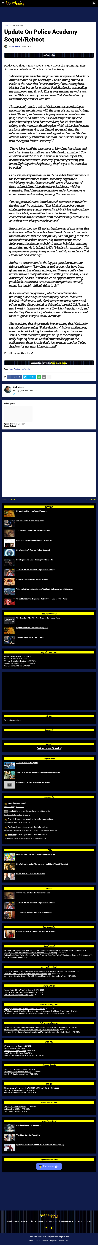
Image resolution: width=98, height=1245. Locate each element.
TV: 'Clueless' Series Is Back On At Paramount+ (34, 912)
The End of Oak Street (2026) (15, 1107)
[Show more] (49, 377)
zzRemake (26, 369)
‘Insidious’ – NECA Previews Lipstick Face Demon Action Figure (27, 974)
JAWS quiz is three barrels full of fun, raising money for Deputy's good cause (33, 1013)
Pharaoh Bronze (14, 819)
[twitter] (14, 394)
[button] (2, 3)
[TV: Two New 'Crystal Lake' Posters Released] (9, 533)
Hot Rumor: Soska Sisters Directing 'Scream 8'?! (34, 540)
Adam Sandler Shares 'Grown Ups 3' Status (32, 579)
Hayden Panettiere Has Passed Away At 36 (32, 511)
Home (6, 25)
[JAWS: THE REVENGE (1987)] (9, 765)
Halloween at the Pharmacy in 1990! (17, 1072)
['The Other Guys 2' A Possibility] (9, 1137)
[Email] (44, 377)
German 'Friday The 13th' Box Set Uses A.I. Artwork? (36, 931)
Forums (45, 1241)
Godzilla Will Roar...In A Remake (28, 1125)
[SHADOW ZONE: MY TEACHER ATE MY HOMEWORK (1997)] (9, 775)
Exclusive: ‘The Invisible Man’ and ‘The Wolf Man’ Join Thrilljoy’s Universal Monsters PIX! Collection (40, 950)
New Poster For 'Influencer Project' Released (33, 550)
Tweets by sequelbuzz (12, 720)
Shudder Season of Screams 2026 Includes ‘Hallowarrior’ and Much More (31, 1030)
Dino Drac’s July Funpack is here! (16, 1074)
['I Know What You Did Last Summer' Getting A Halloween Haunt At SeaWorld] (9, 591)
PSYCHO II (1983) (9, 807)
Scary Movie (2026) (11, 1111)
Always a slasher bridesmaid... (15, 1093)
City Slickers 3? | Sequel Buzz (13, 815)
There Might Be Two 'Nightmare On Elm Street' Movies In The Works (42, 599)
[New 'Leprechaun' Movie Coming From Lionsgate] (9, 562)
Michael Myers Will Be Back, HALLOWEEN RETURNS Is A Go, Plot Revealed (26, 830)
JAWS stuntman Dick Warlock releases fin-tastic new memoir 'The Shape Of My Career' (37, 1011)
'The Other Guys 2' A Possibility (28, 1135)
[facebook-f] (52, 1228)
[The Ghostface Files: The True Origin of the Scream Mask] (9, 620)
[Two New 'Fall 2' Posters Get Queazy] (9, 523)
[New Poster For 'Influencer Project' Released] (9, 552)
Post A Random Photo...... (13, 1053)
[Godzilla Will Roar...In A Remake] (9, 1128)
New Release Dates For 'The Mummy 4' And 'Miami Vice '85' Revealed (42, 864)
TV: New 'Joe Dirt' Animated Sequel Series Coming (35, 570)
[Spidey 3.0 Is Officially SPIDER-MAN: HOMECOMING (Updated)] (9, 1147)
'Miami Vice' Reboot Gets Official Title (30, 874)
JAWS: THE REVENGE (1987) (27, 763)
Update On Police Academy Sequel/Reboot (14, 425)
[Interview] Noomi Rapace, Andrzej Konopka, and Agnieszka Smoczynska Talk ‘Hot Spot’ (37, 1032)
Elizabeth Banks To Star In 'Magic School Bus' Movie (35, 854)
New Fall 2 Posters (11, 659)
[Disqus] (49, 463)
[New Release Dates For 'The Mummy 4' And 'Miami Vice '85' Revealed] (9, 866)
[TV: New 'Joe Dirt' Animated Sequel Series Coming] (9, 572)
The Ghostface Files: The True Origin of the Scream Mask (38, 618)
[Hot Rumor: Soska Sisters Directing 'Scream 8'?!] (9, 543)
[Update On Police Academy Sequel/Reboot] (18, 414)
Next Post (91, 500)
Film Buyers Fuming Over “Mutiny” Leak (18, 995)
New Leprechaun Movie (13, 666)
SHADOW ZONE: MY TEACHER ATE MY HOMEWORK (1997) (38, 772)
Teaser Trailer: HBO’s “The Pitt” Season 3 (19, 990)
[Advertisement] (49, 14)
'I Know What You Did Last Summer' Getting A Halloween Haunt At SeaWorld (44, 589)
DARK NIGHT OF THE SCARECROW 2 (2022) (33, 782)
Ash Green (12, 827)
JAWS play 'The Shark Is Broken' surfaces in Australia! (24, 1009)
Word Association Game (13, 1046)
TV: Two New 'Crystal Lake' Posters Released (33, 531)
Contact (30, 1241)
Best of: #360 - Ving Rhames (15, 1051)
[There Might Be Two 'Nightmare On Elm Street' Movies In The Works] (9, 601)
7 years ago (53, 830)
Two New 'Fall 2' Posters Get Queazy (30, 521)
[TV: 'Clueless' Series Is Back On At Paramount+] (9, 915)
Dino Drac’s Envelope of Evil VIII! (15, 1069)
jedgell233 (12, 811)
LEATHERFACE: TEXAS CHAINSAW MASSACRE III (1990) (21, 838)
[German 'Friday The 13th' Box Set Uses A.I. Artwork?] (9, 934)
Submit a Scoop (65, 1241)
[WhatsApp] (39, 377)
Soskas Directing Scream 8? (14, 663)
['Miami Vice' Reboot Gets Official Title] (9, 876)
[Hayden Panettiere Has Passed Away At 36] (9, 513)
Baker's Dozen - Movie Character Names (19, 1055)
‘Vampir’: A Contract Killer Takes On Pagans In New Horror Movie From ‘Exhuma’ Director (37, 971)
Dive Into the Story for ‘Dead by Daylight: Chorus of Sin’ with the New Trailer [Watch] (35, 976)
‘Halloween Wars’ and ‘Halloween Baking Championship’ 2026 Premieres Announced (35, 1027)
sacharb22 (12, 803)
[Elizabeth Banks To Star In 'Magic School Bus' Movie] (9, 857)
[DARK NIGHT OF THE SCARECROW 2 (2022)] (9, 785)
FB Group (53, 1241)
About (38, 1241)
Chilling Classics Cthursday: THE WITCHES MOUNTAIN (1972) (26, 1088)
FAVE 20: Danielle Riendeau (14, 1090)
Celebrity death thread (12, 1048)
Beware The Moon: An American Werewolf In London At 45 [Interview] (30, 953)
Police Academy (16, 25)
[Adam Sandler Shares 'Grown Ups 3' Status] (9, 582)
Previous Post (9, 500)
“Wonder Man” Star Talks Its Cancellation (19, 992)
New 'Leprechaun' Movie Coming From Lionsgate (34, 560)
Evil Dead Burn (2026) (12, 1109)
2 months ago (20, 807)
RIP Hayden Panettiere (12, 656)
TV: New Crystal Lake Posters (15, 661)
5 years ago (26, 815)
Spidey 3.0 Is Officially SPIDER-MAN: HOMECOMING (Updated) (40, 1145)
